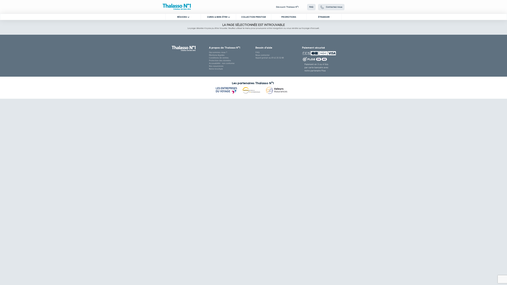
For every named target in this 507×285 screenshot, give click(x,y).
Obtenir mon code (263, 63)
